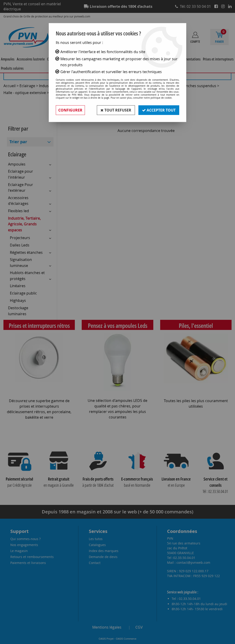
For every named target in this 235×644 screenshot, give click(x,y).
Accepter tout (161, 110)
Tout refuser (117, 110)
